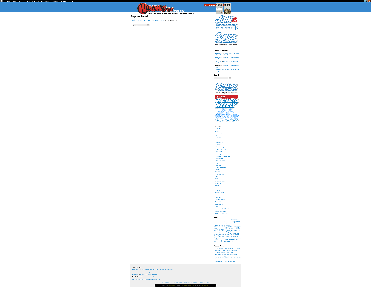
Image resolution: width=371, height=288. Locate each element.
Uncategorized (219, 204)
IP (239, 228)
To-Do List (218, 202)
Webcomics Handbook (229, 7)
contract (229, 222)
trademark (238, 238)
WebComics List (24, 1)
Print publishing (220, 160)
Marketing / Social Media (223, 156)
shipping (216, 238)
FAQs (14, 1)
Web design (229, 240)
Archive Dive (218, 129)
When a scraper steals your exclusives (225, 261)
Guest (216, 178)
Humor (236, 228)
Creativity (218, 144)
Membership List (67, 1)
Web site (218, 165)
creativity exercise (219, 224)
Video (216, 206)
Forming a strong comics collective (151, 279)
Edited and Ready (220, 174)
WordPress (225, 242)
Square (229, 238)
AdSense (221, 220)
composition (223, 222)
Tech (217, 163)
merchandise (218, 234)
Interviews (217, 185)
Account (55, 1)
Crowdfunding (220, 147)
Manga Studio (230, 232)
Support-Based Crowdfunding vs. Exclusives (227, 248)
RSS (369, 1)
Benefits (36, 1)
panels (227, 234)
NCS (223, 234)
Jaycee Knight (219, 69)
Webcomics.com (147, 8)
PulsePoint (224, 236)
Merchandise (219, 158)
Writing (218, 169)
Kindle (228, 230)
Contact (7, 1)
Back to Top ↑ (206, 285)
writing (232, 242)
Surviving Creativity (220, 199)
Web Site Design (221, 167)
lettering (235, 230)
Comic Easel (235, 220)
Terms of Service (184, 282)
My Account (46, 1)
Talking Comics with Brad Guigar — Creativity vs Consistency (156, 269)
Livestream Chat (219, 188)
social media (223, 238)
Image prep (219, 151)
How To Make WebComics (237, 7)
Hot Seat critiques (220, 181)
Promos (217, 195)
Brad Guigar (218, 61)
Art (216, 135)
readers (229, 236)
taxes (233, 238)
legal (231, 230)
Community (219, 140)
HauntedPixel (218, 53)
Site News (217, 197)
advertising (227, 220)
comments (216, 222)
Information (218, 183)
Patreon (234, 233)
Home (1, 1)
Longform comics (221, 232)
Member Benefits (219, 192)
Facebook (223, 228)
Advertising (219, 133)
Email (367, 1)
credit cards (226, 224)
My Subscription (167, 282)
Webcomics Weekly (220, 211)
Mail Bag (217, 190)
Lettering (218, 154)
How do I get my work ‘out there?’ (150, 272)
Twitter (364, 1)
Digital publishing (221, 149)
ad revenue (216, 220)
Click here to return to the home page (148, 20)
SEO (237, 236)
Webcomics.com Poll (221, 213)
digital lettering (233, 226)
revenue (233, 236)
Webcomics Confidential (222, 209)
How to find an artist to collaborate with (226, 254)
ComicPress (191, 285)
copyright (236, 222)
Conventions (219, 142)
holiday (230, 228)
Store (176, 282)
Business (218, 137)
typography (221, 240)
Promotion (217, 236)
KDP (215, 230)
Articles (217, 131)
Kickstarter (221, 230)
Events (217, 176)
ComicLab (218, 171)
